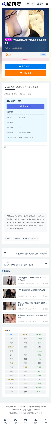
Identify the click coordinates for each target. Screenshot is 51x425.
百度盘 (39, 367)
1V (11, 334)
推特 (39, 355)
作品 (39, 343)
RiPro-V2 (21, 407)
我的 (35, 423)
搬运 (11, 359)
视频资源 (21, 283)
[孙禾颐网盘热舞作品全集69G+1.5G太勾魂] (9, 318)
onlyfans (39, 334)
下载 (25, 339)
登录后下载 (26, 66)
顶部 (45, 423)
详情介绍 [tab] (10, 87)
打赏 (9, 239)
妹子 (25, 351)
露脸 (11, 391)
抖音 (25, 355)
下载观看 (39, 339)
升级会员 (26, 73)
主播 (11, 343)
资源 (39, 383)
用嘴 (39, 363)
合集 (39, 347)
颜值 (25, 391)
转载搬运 (39, 387)
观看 (11, 383)
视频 (25, 383)
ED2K (25, 334)
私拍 (25, 371)
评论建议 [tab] (22, 87)
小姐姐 (39, 351)
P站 (11, 339)
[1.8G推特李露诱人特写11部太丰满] (9, 293)
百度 (11, 367)
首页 (15, 94)
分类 (15, 423)
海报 (26, 239)
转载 (25, 387)
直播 (11, 371)
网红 (11, 375)
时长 (39, 359)
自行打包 (11, 379)
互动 (25, 343)
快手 (11, 355)
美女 (25, 375)
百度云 (25, 367)
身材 (11, 387)
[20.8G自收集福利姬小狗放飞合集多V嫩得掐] (9, 306)
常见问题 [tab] (34, 87)
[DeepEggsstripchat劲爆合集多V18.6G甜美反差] (9, 280)
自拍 (39, 375)
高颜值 (39, 391)
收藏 (44, 55)
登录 (41, 4)
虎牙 (25, 379)
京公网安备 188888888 (31, 410)
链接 (35, 239)
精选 (39, 371)
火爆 (11, 363)
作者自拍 (11, 347)
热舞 (25, 363)
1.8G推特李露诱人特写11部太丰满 (31, 290)
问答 (25, 423)
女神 (11, 351)
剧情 (25, 347)
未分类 (22, 94)
